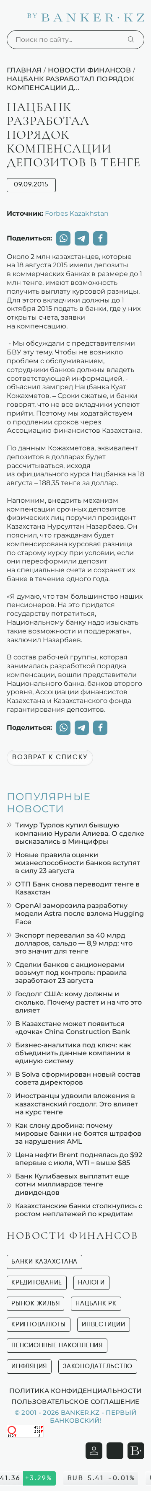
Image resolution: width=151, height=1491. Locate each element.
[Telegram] (82, 238)
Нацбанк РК (96, 1303)
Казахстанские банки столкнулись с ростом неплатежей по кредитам (78, 1210)
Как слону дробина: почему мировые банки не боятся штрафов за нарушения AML (78, 1133)
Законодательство (98, 1366)
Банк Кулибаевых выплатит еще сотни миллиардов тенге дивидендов (72, 1184)
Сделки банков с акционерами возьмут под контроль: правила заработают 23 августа (71, 973)
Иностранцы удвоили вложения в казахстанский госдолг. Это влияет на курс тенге (76, 1104)
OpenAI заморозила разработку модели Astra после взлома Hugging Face (79, 913)
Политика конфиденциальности (75, 1390)
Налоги (91, 1282)
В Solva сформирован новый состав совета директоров (78, 1078)
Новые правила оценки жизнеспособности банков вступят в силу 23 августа (77, 863)
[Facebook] (100, 238)
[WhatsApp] (63, 238)
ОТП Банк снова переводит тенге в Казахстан (77, 888)
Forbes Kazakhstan (77, 213)
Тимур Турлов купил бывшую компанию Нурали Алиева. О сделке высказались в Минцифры (79, 833)
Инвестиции (103, 1324)
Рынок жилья (35, 1303)
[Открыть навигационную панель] (115, 1450)
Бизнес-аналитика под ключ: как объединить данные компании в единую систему (73, 1053)
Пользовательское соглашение (75, 1401)
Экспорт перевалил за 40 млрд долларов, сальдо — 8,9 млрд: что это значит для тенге (74, 943)
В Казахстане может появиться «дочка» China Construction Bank (72, 1028)
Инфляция (29, 1366)
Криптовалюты (38, 1324)
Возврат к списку (50, 757)
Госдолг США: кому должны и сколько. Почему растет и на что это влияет (78, 1002)
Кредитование (36, 1282)
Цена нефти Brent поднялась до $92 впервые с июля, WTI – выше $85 (78, 1159)
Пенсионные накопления (57, 1345)
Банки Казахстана (44, 1261)
